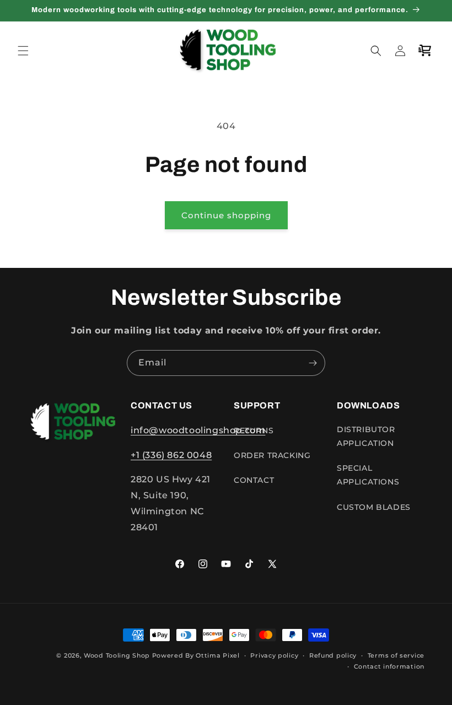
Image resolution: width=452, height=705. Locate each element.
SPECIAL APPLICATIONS (368, 475)
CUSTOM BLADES (374, 507)
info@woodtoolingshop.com (198, 430)
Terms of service (396, 655)
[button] (23, 51)
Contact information (389, 666)
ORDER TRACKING (272, 455)
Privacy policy (274, 655)
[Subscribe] (312, 363)
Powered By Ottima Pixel (196, 655)
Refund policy (333, 655)
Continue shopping (226, 215)
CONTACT (254, 480)
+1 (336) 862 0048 (171, 455)
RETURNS (253, 430)
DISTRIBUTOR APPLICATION (366, 436)
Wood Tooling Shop (117, 655)
